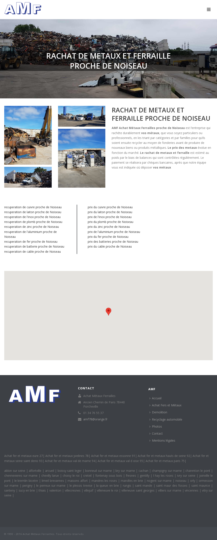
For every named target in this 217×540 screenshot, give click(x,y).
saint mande (144, 485)
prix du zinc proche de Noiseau (109, 227)
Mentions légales (163, 440)
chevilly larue (50, 475)
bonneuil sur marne (99, 471)
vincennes (192, 490)
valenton (55, 490)
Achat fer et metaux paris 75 (165, 461)
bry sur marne (125, 471)
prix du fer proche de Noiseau (108, 237)
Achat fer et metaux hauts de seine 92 (164, 456)
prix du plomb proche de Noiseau (110, 222)
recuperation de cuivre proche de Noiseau (33, 207)
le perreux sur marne (51, 485)
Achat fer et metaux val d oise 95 (120, 461)
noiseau (181, 481)
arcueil (50, 471)
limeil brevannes (53, 481)
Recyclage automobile (167, 419)
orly (193, 481)
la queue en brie (108, 485)
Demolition (159, 412)
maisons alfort (78, 481)
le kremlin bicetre (26, 481)
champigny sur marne (167, 471)
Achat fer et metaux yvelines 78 (67, 456)
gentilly (145, 475)
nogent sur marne (160, 481)
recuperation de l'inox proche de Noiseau (32, 217)
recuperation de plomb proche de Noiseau (33, 222)
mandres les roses (105, 481)
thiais (43, 490)
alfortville (35, 471)
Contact (157, 433)
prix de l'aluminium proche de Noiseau (114, 232)
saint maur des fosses (172, 485)
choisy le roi (72, 475)
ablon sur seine (15, 471)
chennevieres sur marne (21, 475)
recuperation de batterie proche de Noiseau (34, 246)
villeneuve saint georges (138, 490)
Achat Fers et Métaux (166, 405)
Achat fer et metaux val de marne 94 (70, 461)
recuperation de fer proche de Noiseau (30, 242)
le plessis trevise (81, 485)
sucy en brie (27, 490)
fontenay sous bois (109, 475)
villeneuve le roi (108, 490)
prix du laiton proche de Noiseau (110, 212)
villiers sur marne (170, 490)
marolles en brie (132, 481)
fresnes (131, 475)
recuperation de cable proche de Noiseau (32, 251)
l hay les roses (163, 475)
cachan (144, 471)
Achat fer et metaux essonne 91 (113, 456)
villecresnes (73, 490)
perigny (27, 485)
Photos (157, 426)
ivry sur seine (186, 475)
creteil (88, 475)
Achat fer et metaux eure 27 (23, 456)
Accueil (156, 398)
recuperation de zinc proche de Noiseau (31, 227)
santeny (10, 490)
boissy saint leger (70, 471)
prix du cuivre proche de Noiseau (110, 207)
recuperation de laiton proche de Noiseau (32, 212)
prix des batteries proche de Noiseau (113, 242)
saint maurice (201, 485)
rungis (127, 485)
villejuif (89, 490)
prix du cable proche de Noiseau (110, 246)
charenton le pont (198, 471)
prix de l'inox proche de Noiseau (110, 217)
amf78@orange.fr (95, 419)
